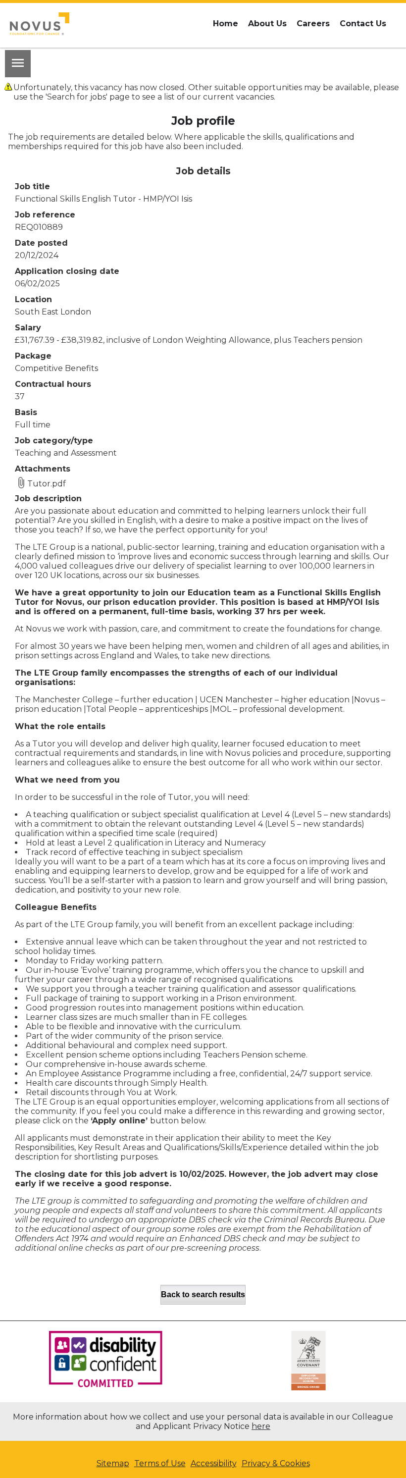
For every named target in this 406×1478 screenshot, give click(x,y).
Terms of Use (160, 1463)
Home (225, 23)
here (261, 1426)
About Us (267, 23)
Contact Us (363, 23)
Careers (313, 23)
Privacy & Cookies (276, 1463)
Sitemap (113, 1463)
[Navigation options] (18, 63)
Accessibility (214, 1463)
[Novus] (39, 23)
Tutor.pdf (46, 483)
